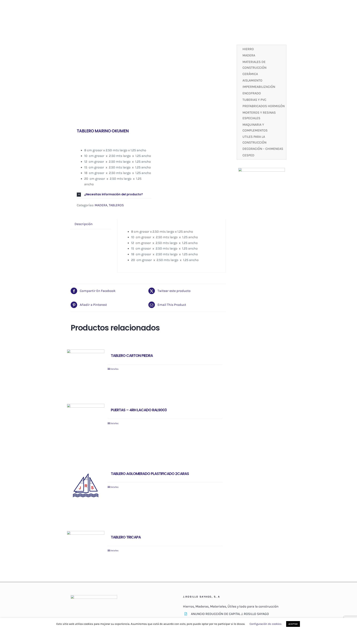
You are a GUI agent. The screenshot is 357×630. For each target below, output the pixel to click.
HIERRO (248, 49)
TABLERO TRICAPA (126, 537)
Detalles (114, 369)
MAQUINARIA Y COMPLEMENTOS (255, 127)
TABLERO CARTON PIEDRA (132, 355)
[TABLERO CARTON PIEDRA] (85, 363)
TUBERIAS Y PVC (254, 100)
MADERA (101, 205)
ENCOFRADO (251, 93)
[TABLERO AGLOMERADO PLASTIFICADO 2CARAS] (85, 486)
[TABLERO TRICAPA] (85, 545)
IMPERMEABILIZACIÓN (258, 87)
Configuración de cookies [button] (266, 624)
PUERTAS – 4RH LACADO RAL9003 (139, 410)
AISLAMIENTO (252, 80)
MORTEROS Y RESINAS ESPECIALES (259, 115)
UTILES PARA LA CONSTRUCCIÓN (254, 139)
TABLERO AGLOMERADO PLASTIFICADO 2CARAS (150, 473)
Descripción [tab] (84, 224)
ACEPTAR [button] (293, 624)
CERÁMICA (250, 74)
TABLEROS (116, 205)
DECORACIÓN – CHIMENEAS (262, 149)
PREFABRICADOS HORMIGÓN (263, 106)
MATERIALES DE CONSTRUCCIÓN (254, 65)
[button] (114, 194)
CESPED (248, 155)
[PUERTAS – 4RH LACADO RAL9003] (85, 422)
